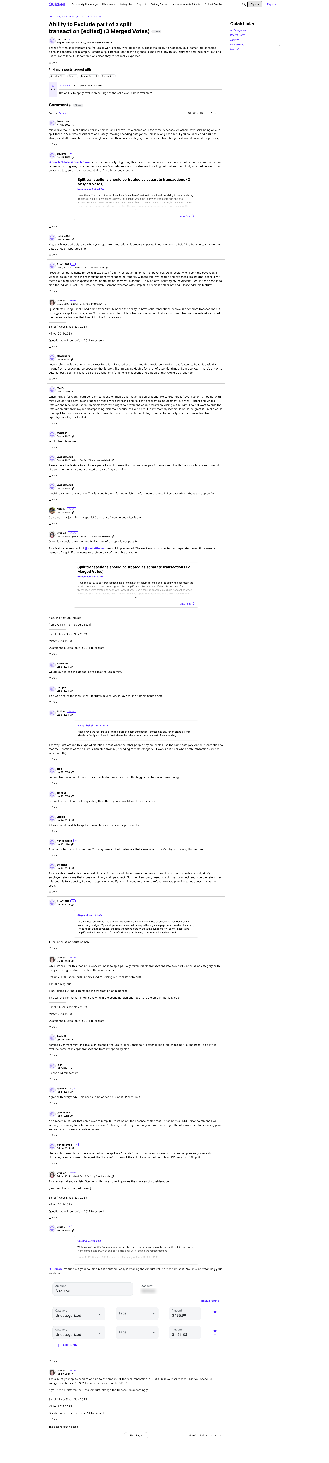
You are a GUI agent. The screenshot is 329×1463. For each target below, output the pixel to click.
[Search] (244, 4)
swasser (62, 432)
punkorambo (64, 1144)
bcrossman (84, 189)
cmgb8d (62, 792)
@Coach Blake (80, 162)
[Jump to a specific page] (220, 113)
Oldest (63, 113)
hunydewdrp (64, 840)
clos (59, 768)
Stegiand (62, 864)
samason (62, 663)
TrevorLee (63, 121)
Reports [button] (72, 76)
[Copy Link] (112, 42)
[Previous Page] (207, 113)
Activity (234, 39)
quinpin (61, 687)
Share (53, 63)
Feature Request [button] (89, 76)
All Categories (238, 30)
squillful (61, 153)
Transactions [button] (108, 76)
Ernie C (61, 1226)
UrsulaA (61, 300)
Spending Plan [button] (57, 76)
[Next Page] (215, 113)
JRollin (61, 816)
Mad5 (60, 388)
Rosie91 (61, 1036)
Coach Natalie (102, 42)
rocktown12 (64, 1088)
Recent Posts (237, 34)
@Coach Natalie (59, 162)
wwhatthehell (65, 456)
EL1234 (61, 711)
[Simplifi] (57, 4)
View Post (185, 216)
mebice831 (63, 236)
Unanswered (255, 44)
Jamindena (63, 1112)
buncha (61, 39)
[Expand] (136, 210)
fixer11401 (63, 264)
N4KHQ (61, 508)
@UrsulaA (55, 1269)
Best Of (234, 49)
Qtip (59, 1064)
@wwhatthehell (95, 548)
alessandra (63, 355)
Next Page (136, 1435)
